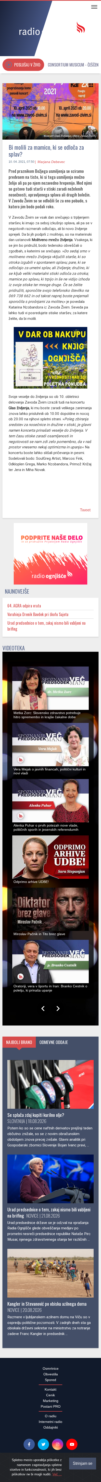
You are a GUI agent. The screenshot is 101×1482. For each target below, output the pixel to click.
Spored (50, 1382)
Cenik (50, 1398)
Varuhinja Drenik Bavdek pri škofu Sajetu (37, 617)
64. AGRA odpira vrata (24, 608)
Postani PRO (51, 1409)
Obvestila (50, 1377)
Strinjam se (82, 1463)
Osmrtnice (51, 1371)
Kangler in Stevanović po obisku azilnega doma (47, 1306)
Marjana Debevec (51, 162)
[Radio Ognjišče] (50, 29)
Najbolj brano (19, 1045)
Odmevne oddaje (53, 1045)
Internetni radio (50, 1424)
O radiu (50, 1419)
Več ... (57, 1474)
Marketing (50, 1403)
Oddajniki (50, 1430)
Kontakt (50, 1392)
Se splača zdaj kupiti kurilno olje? (35, 1117)
